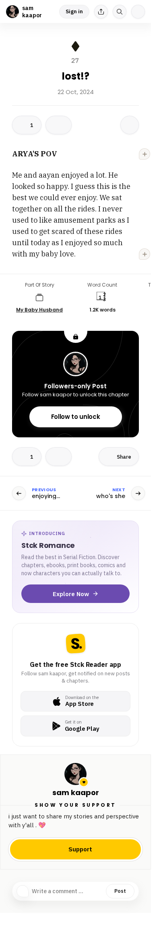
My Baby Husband (39, 310)
